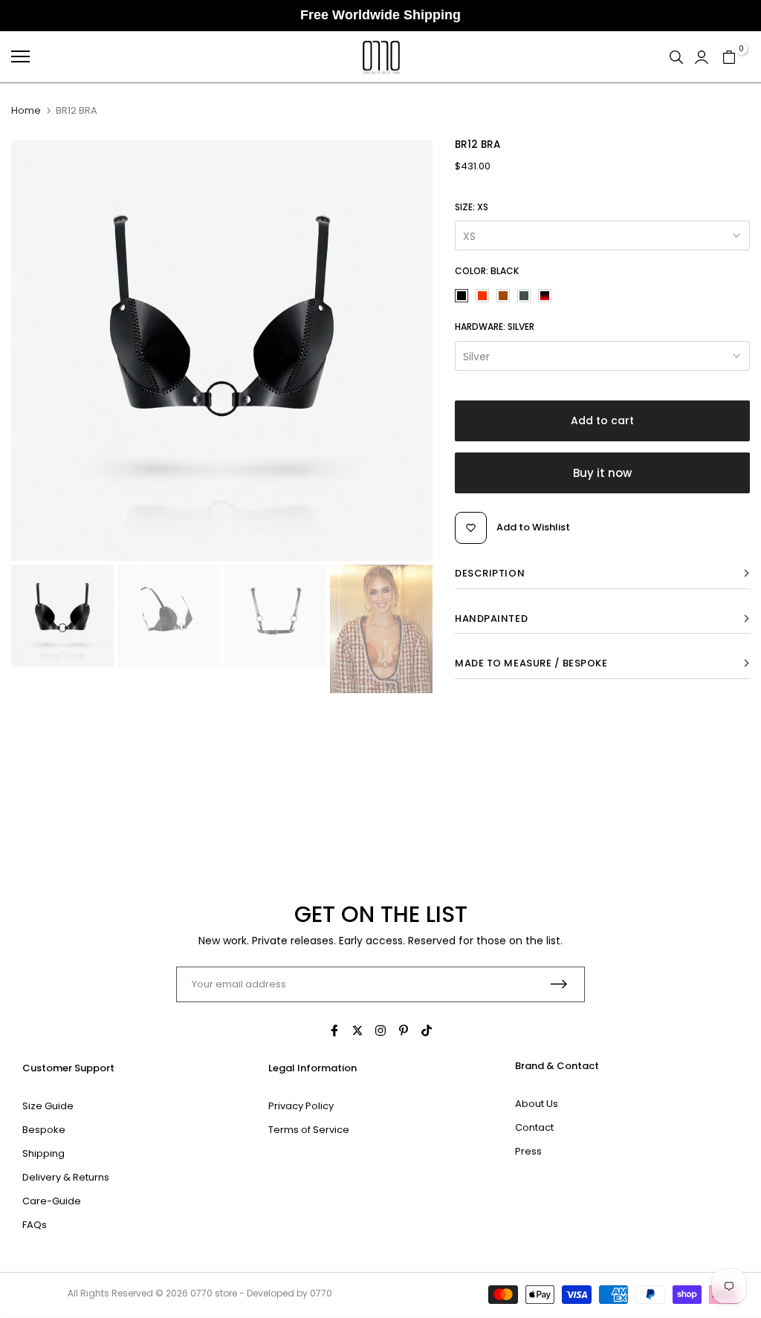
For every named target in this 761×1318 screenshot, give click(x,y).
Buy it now (602, 473)
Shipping (43, 1153)
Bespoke (43, 1130)
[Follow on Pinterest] (403, 1030)
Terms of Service (308, 1130)
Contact (534, 1127)
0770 (201, 1293)
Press (528, 1151)
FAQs (34, 1225)
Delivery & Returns (65, 1177)
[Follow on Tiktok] (427, 1030)
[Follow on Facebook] (334, 1030)
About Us (536, 1104)
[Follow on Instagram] (380, 1030)
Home (26, 110)
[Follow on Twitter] (357, 1030)
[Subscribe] (559, 984)
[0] (729, 56)
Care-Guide (51, 1201)
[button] (602, 574)
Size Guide (48, 1106)
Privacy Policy (301, 1106)
